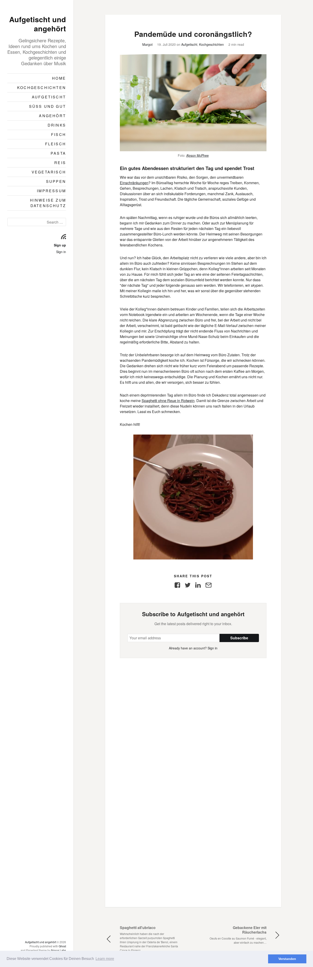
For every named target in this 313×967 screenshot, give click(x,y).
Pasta (58, 153)
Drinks (57, 125)
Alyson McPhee (197, 155)
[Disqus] (193, 715)
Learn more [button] (105, 959)
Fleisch (55, 143)
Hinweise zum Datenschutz (48, 202)
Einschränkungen (134, 182)
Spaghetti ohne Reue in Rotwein (168, 400)
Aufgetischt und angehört (37, 24)
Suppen (56, 181)
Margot (147, 44)
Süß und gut (47, 106)
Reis (60, 162)
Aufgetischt (49, 97)
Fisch (58, 134)
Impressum (51, 190)
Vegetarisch (49, 172)
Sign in (61, 251)
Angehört (52, 115)
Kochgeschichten (41, 87)
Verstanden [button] (287, 959)
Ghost (62, 946)
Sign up (60, 245)
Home (59, 78)
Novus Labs (58, 950)
